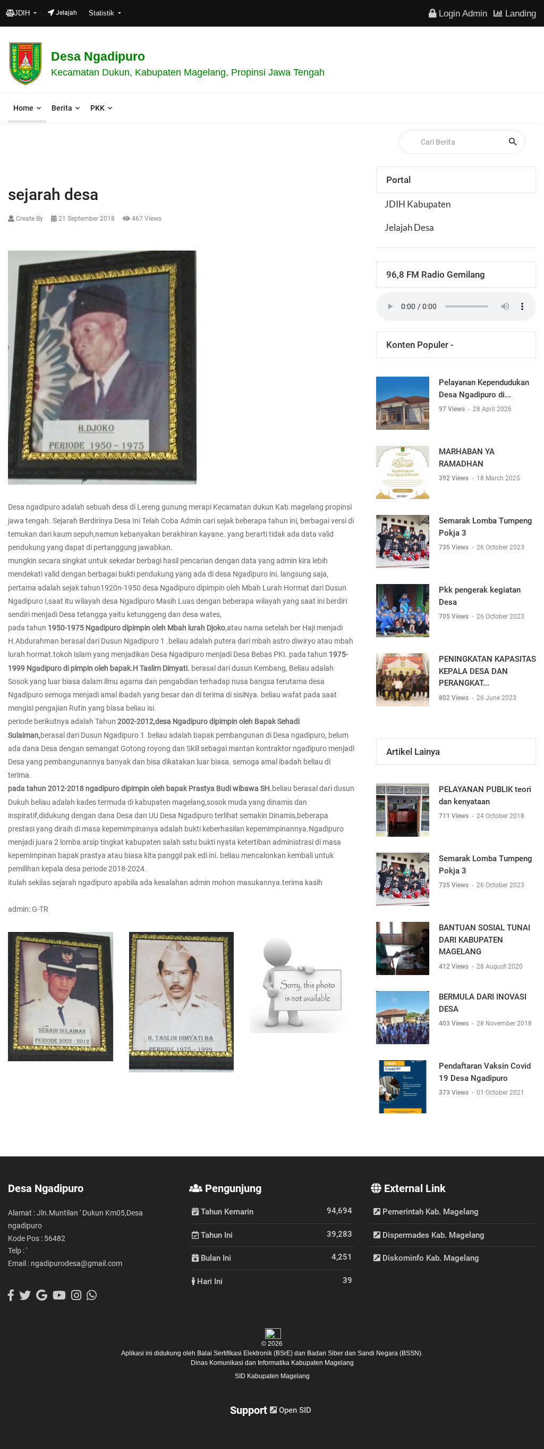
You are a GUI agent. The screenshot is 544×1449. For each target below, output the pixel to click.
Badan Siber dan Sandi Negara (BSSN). (365, 1353)
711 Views (454, 816)
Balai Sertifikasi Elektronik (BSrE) (245, 1353)
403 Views (454, 1023)
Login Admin (461, 13)
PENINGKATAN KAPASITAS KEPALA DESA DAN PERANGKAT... (487, 671)
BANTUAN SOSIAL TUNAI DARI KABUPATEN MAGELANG (484, 939)
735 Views (454, 547)
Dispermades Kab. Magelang (432, 1235)
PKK (97, 108)
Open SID (294, 1410)
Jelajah (65, 12)
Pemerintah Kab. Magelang (429, 1212)
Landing (519, 13)
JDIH (23, 13)
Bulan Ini (215, 1257)
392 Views (454, 478)
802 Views (454, 698)
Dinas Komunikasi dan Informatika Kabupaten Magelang (272, 1363)
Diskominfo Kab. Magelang (429, 1258)
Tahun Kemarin (226, 1211)
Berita (62, 108)
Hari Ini (209, 1281)
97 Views (452, 409)
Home (23, 108)
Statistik (102, 13)
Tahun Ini (216, 1234)
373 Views (454, 1092)
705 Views (454, 616)
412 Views (454, 966)
